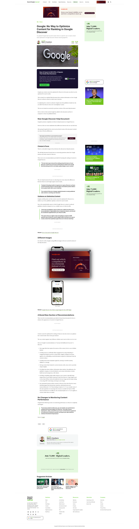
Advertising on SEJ (90, 500)
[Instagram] (31, 514)
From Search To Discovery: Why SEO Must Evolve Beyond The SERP (57, 488)
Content (46, 505)
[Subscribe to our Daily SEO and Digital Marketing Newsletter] (108, 2)
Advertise (87, 2)
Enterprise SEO (62, 507)
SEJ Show (75, 507)
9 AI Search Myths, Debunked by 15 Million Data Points (93, 158)
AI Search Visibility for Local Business (92, 178)
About (101, 502)
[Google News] (28, 512)
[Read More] (94, 150)
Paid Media (54, 2)
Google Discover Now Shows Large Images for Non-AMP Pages (56, 309)
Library (74, 503)
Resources (69, 2)
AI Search (45, 2)
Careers (101, 505)
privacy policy (62, 469)
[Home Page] (33, 2)
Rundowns (75, 502)
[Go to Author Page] (38, 42)
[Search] (110, 2)
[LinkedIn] (31, 512)
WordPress (47, 511)
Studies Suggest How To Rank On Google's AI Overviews (71, 487)
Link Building (61, 500)
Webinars (75, 2)
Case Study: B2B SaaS (91, 502)
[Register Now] (94, 92)
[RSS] (36, 514)
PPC (60, 509)
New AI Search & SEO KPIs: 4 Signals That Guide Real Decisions (94, 101)
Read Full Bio (42, 443)
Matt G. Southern (47, 42)
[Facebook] (36, 512)
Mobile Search (62, 503)
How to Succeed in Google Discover (50, 232)
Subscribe (102, 500)
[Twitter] (38, 512)
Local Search (61, 502)
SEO (49, 2)
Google (43, 417)
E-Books (74, 505)
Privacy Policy (102, 507)
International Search (63, 505)
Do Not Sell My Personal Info (105, 509)
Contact (101, 503)
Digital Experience (48, 509)
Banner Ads (89, 503)
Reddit (60, 513)
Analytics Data (61, 511)
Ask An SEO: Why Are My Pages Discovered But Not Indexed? (43, 487)
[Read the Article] (43, 482)
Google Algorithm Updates (78, 509)
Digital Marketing (61, 2)
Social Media (47, 507)
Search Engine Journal (60, 439)
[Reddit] (33, 514)
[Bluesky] (28, 514)
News (46, 500)
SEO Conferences (76, 511)
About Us (81, 2)
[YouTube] (33, 512)
